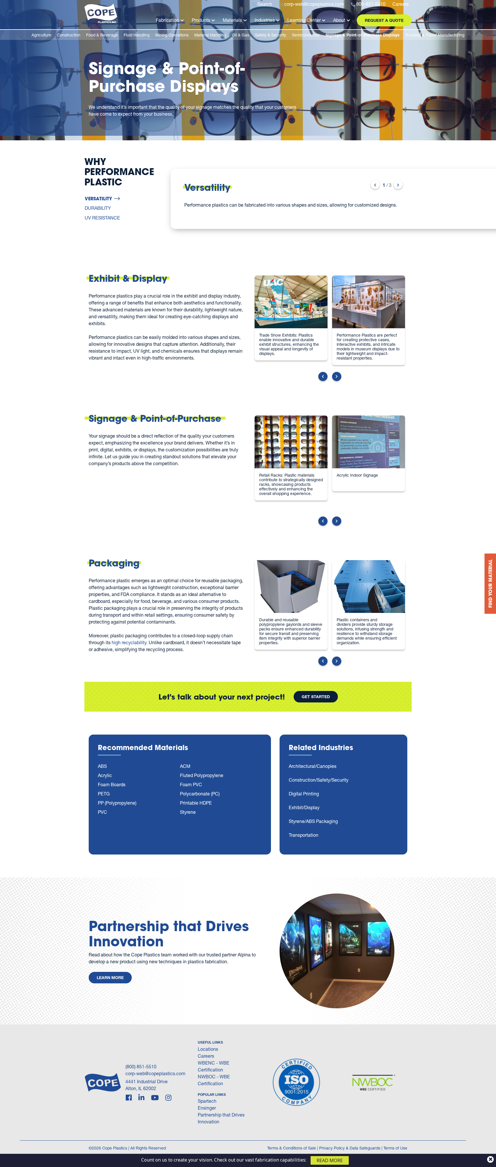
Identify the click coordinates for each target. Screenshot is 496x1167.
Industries (265, 20)
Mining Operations (172, 34)
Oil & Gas (240, 34)
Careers (206, 1056)
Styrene (188, 812)
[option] (288, 198)
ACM (185, 766)
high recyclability (129, 642)
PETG (104, 793)
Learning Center (304, 20)
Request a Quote (384, 20)
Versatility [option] (98, 198)
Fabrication (167, 20)
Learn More (110, 977)
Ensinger (207, 1107)
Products (201, 20)
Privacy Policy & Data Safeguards (349, 1147)
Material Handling (210, 34)
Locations (208, 1049)
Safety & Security (270, 34)
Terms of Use (395, 1147)
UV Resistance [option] (102, 217)
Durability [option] (98, 208)
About (339, 20)
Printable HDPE (196, 802)
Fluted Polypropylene (201, 775)
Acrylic (105, 775)
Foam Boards (111, 784)
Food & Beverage (102, 34)
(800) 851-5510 (140, 1066)
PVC (102, 812)
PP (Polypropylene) (117, 802)
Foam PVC (191, 784)
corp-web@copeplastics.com (155, 1073)
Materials (232, 20)
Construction (68, 34)
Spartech (207, 1101)
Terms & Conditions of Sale (291, 1147)
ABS (102, 766)
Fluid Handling (137, 34)
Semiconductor (306, 34)
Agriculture (41, 34)
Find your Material (490, 584)
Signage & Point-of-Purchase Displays (363, 34)
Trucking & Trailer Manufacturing (434, 34)
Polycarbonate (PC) (200, 793)
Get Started (316, 696)
